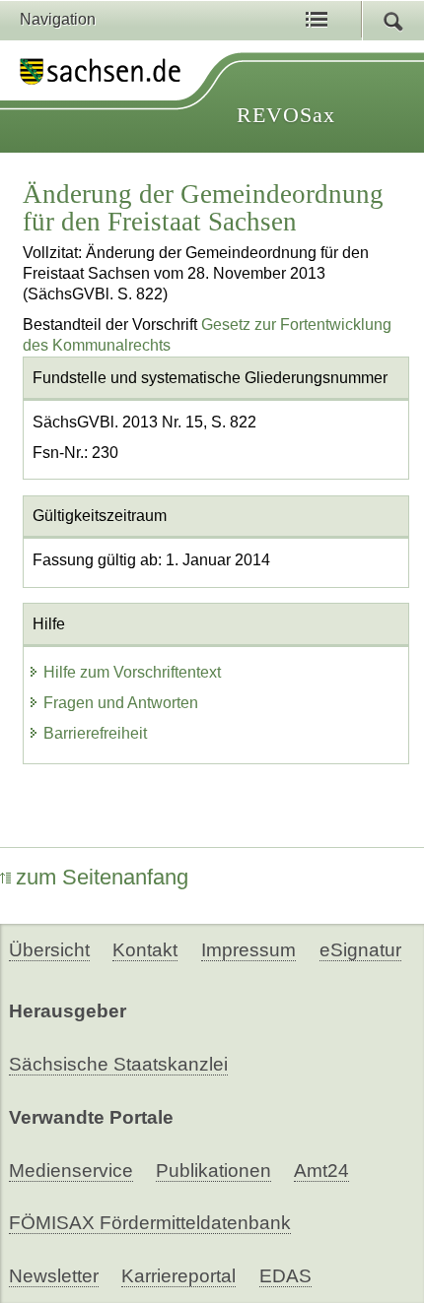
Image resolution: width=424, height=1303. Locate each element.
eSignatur (360, 950)
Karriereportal (178, 1276)
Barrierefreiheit (95, 733)
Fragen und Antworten (120, 702)
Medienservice (71, 1170)
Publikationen (213, 1170)
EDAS (285, 1276)
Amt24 (321, 1170)
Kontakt (144, 950)
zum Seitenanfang (102, 877)
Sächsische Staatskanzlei (118, 1064)
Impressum (248, 950)
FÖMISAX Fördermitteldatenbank (150, 1222)
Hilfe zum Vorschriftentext (132, 672)
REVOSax (286, 114)
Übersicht (49, 950)
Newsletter (54, 1276)
